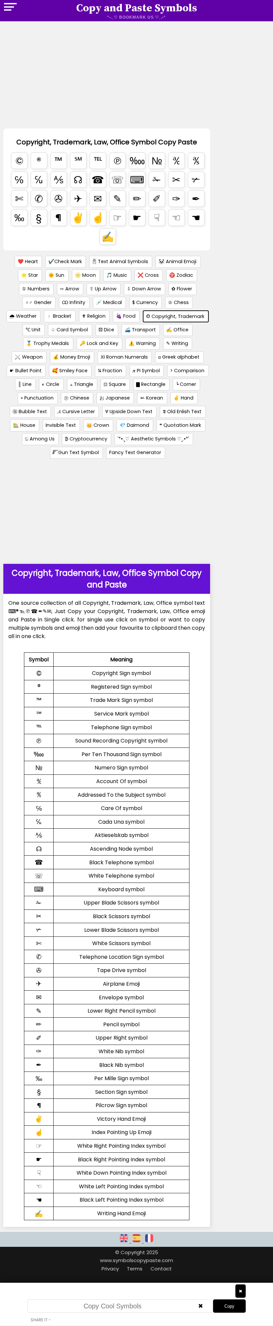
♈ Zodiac (181, 275)
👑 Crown (97, 425)
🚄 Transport (140, 329)
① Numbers (36, 288)
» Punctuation (37, 398)
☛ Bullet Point (26, 370)
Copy (229, 1306)
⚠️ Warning (142, 343)
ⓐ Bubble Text (30, 411)
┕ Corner (186, 384)
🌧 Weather (23, 316)
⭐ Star (29, 275)
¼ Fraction (110, 370)
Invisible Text (61, 425)
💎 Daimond (134, 425)
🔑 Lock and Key (99, 343)
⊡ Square (115, 384)
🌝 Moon (85, 275)
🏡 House (24, 425)
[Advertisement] (106, 79)
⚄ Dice (106, 329)
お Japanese (115, 398)
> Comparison (187, 370)
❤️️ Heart (28, 261)
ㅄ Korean (151, 398)
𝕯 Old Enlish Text (182, 411)
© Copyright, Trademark (175, 316)
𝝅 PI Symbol (146, 370)
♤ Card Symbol (69, 329)
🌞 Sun (56, 275)
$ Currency (145, 302)
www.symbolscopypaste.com (136, 1260)
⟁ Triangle (81, 384)
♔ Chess (178, 302)
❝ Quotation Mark (180, 425)
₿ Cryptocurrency (86, 438)
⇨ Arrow (69, 288)
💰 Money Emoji (71, 357)
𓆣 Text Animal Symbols (120, 261)
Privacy (110, 1268)
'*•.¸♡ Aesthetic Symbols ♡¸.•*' (153, 438)
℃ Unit (33, 329)
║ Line (25, 384)
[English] (124, 1241)
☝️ (98, 218)
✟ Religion (94, 316)
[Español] (137, 1241)
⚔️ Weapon (29, 357)
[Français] (149, 1241)
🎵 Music (116, 275)
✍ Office (177, 329)
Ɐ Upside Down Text (128, 411)
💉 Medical (109, 302)
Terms (134, 1268)
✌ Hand (183, 398)
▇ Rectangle (150, 384)
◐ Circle (50, 384)
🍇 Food (126, 316)
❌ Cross (148, 275)
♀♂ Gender (38, 302)
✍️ (108, 237)
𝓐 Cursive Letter (76, 411)
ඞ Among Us (40, 438)
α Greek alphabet (178, 357)
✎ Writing (177, 343)
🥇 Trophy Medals (47, 343)
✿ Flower (181, 288)
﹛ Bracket (59, 316)
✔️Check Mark (65, 261)
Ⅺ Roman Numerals (124, 357)
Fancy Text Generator (135, 452)
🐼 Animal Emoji (177, 261)
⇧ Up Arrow (103, 288)
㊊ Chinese (76, 398)
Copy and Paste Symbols (136, 8)
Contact (161, 1268)
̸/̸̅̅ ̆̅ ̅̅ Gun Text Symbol (76, 452)
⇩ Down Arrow (144, 288)
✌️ (78, 218)
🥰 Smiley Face (70, 370)
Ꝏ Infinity (73, 302)
